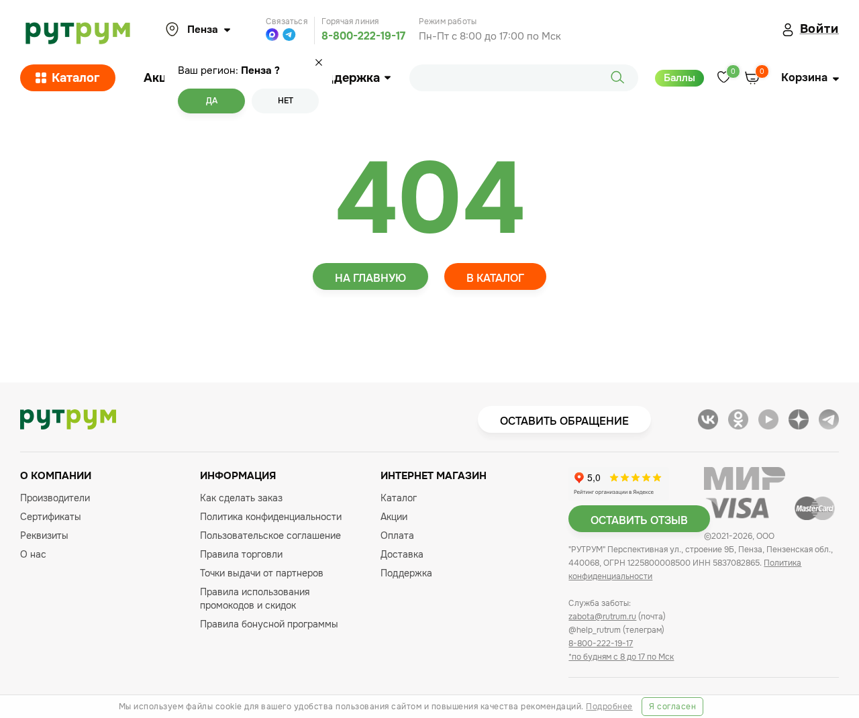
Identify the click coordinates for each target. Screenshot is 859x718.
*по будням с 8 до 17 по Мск (621, 657)
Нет (285, 100)
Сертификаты (50, 517)
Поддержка (344, 77)
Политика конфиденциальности (271, 517)
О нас (33, 554)
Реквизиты (44, 535)
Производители (55, 498)
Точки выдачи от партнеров (261, 573)
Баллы (679, 78)
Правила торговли (241, 554)
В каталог (495, 278)
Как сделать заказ (241, 498)
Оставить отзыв (639, 520)
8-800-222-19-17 (363, 36)
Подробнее (609, 706)
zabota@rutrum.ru (602, 616)
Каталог (76, 77)
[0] (723, 78)
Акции (162, 77)
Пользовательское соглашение (270, 535)
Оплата (397, 535)
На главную (370, 278)
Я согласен (672, 706)
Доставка (402, 554)
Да (211, 100)
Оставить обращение (564, 421)
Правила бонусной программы (269, 624)
